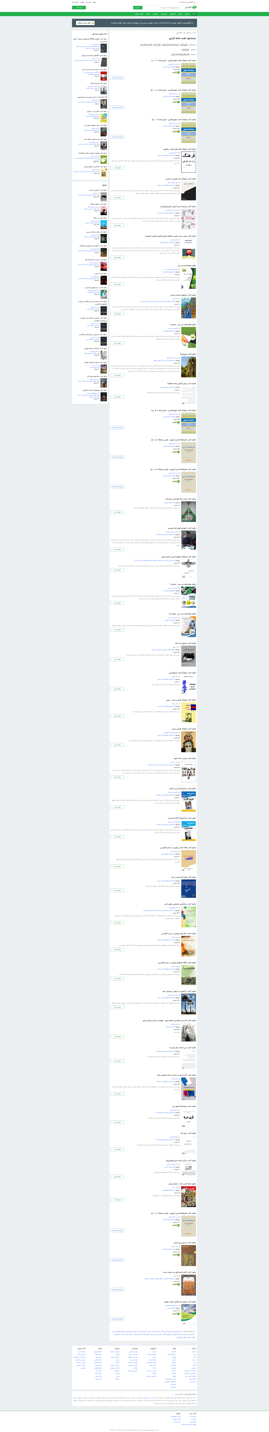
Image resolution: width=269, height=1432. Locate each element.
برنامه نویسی (152, 1360)
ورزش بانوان (144, 626)
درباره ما (193, 1419)
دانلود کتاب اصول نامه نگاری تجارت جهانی (180, 1302)
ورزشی (117, 1373)
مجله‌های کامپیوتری (168, 1190)
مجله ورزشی (98, 1365)
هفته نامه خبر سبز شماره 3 (147, 599)
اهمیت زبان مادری (127, 251)
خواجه (124, 1087)
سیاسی (174, 1371)
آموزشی (83, 1368)
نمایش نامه (157, 1057)
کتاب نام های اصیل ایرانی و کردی (128, 566)
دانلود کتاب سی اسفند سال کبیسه (183, 1047)
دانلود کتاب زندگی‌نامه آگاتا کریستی (182, 818)
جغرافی (174, 1363)
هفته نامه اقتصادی (160, 277)
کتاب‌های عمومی (158, 360)
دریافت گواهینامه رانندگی (141, 508)
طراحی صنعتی (133, 1352)
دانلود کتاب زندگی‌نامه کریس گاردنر (182, 788)
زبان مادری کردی (148, 251)
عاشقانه (162, 393)
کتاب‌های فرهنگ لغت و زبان (180, 55)
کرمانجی (157, 193)
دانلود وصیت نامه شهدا (145, 773)
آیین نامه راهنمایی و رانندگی (164, 508)
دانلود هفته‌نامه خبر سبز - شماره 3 (183, 584)
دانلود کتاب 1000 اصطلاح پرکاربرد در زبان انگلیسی (177, 963)
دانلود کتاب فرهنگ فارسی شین (184, 729)
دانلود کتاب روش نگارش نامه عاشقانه (181, 383)
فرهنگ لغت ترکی (168, 161)
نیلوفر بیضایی (174, 1137)
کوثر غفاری (95, 128)
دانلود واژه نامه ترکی (124, 161)
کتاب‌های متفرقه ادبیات (93, 339)
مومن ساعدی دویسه (172, 210)
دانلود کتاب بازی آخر (188, 1133)
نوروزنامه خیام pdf (167, 366)
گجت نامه (157, 45)
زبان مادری (157, 251)
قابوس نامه (161, 1087)
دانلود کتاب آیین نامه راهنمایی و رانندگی (180, 499)
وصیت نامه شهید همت (130, 773)
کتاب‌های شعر (170, 1027)
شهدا (157, 770)
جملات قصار (158, 1279)
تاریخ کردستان (128, 307)
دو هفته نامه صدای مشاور (170, 45)
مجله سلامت (98, 1373)
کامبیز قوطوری (173, 908)
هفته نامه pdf (137, 277)
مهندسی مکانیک (133, 1363)
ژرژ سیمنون (94, 235)
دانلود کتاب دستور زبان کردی (185, 1243)
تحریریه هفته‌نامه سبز (171, 269)
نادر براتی (95, 193)
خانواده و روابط (115, 1357)
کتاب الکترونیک (175, 1417)
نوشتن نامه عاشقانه (153, 393)
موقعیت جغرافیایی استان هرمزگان (154, 1003)
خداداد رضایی (174, 1110)
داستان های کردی (138, 307)
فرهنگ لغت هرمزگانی (127, 1003)
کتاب (179, 1401)
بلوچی (121, 191)
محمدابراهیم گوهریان (171, 1305)
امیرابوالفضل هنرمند (92, 393)
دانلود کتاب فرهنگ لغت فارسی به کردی (181, 179)
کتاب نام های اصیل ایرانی (147, 566)
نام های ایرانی (160, 566)
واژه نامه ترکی (158, 161)
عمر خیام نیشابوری (172, 358)
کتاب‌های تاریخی (79, 60)
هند (178, 1090)
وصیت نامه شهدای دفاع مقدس (162, 773)
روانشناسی (173, 1365)
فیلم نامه (150, 1057)
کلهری (152, 193)
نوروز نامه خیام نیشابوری (145, 368)
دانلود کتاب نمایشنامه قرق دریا (184, 1106)
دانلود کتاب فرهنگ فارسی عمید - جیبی (181, 700)
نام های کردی (169, 566)
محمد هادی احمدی (172, 1164)
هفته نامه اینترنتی (148, 277)
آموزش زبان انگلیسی (127, 859)
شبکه (154, 1368)
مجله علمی (99, 1371)
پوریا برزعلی (174, 937)
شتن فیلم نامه (168, 540)
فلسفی (174, 1373)
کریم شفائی (174, 1024)
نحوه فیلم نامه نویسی (156, 540)
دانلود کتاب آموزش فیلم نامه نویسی (182, 528)
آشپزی (117, 1354)
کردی (140, 248)
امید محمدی (174, 762)
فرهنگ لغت (169, 191)
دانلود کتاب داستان (158, 655)
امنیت (154, 1357)
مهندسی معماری (133, 1357)
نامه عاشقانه (169, 393)
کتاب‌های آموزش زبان (93, 309)
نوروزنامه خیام (158, 368)
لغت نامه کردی (160, 191)
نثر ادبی (193, 1368)
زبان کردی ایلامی (166, 251)
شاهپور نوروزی (173, 153)
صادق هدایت (94, 100)
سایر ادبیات (192, 1382)
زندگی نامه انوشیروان (167, 1172)
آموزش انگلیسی (124, 945)
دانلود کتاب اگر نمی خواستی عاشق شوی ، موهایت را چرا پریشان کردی (169, 1020)
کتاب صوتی (139, 14)
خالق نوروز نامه (115, 366)
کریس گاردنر (138, 800)
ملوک (128, 1087)
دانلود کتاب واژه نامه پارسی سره (183, 877)
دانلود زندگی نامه (175, 803)
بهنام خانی (95, 45)
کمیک (194, 1365)
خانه (194, 14)
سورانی (147, 193)
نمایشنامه (170, 1057)
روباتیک (135, 1368)
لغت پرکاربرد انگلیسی (166, 859)
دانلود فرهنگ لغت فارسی (145, 741)
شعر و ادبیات (82, 1352)
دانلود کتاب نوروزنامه (188, 354)
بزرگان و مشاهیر (149, 1279)
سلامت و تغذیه (115, 1365)
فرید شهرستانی (93, 142)
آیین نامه (152, 508)
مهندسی (164, 14)
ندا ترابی (175, 1276)
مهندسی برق (134, 1360)
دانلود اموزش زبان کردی (184, 1337)
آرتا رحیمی (95, 59)
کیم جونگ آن (94, 351)
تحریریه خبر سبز (173, 328)
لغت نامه (162, 685)
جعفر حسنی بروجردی (172, 532)
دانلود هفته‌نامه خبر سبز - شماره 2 (183, 324)
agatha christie (129, 830)
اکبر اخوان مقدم (93, 114)
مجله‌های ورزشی (170, 620)
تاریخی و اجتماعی (80, 1360)
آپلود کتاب (79, 7)
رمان (194, 1354)
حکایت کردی (176, 310)
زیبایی (117, 1360)
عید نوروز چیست (161, 371)
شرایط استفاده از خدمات (188, 1425)
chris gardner (130, 800)
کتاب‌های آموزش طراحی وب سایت (88, 47)
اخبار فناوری (156, 1196)
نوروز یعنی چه (171, 371)
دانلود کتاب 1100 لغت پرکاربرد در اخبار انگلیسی (178, 847)
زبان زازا (173, 193)
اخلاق (138, 1087)
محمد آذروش (94, 307)
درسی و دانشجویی (170, 1379)
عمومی (155, 14)
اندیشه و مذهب (171, 1354)
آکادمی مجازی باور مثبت (91, 72)
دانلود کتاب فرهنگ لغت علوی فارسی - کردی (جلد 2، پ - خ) (173, 90)
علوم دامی (170, 916)
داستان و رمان (81, 1354)
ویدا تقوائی (94, 170)
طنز (195, 1363)
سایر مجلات (98, 1379)
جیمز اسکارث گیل (93, 207)
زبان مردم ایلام (130, 248)
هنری (117, 1376)
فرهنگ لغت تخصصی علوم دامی (138, 916)
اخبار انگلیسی (155, 859)
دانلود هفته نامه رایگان (155, 626)
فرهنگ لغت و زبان (190, 1376)
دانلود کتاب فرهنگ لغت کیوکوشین (182, 673)
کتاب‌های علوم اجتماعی (93, 88)
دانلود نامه (148, 655)
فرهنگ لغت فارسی (169, 67)
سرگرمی (117, 1363)
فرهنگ (171, 1145)
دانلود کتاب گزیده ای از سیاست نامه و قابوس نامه (176, 1075)
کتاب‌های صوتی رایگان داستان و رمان (89, 102)
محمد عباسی (94, 156)
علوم (180, 14)
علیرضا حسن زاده (173, 792)
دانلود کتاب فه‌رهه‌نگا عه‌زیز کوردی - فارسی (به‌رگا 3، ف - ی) (173, 469)
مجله (148, 14)
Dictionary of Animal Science (157, 916)
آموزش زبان (155, 685)
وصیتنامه (144, 770)
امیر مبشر (95, 365)
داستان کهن (149, 307)
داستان (166, 1145)
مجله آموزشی (98, 1368)
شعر (194, 1357)
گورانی (142, 193)
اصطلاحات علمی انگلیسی (172, 919)
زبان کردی (152, 191)
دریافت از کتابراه (117, 78)
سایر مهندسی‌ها (133, 1371)
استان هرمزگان (139, 1003)
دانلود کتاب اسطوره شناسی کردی (183, 295)
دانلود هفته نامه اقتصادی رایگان (165, 280)
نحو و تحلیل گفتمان (168, 1249)
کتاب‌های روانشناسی (94, 74)
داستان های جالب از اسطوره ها (138, 310)
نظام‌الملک (119, 1087)
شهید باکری (124, 770)
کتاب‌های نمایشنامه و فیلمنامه (165, 535)
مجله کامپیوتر (98, 1352)
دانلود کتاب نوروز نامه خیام (171, 368)
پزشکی (174, 1357)
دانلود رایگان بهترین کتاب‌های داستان (89, 144)
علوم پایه (173, 1384)
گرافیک (154, 1373)
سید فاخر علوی (173, 64)
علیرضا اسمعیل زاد (92, 86)
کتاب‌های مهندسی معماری (81, 172)
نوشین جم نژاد (93, 263)
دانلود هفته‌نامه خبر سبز (187, 265)
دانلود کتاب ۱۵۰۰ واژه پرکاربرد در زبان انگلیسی (178, 933)
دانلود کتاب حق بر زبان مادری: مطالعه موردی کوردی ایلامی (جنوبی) (170, 236)
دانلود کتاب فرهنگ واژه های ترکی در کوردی (179, 149)
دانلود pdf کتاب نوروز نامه (153, 366)
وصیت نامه (151, 770)
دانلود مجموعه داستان (155, 310)
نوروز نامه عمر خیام (131, 368)
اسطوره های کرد (158, 307)
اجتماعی (173, 1368)
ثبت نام (88, 2)
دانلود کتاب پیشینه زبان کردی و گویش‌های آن (178, 206)
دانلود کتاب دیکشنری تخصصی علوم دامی (180, 904)
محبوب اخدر (174, 851)
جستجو (137, 8)
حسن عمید (174, 704)
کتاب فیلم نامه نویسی (126, 540)
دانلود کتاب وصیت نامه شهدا (185, 758)
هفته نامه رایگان (127, 277)
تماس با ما (75, 2)
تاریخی (174, 1360)
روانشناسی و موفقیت (79, 1357)
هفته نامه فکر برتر (146, 45)
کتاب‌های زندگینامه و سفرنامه (165, 795)
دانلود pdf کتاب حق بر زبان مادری (170, 253)
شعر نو (194, 1360)
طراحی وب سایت (151, 1371)
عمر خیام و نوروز (126, 366)
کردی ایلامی (157, 248)
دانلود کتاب (117, 168)
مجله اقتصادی (98, 1363)
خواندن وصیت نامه (134, 770)
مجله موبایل (98, 1354)
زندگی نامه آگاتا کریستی (161, 833)
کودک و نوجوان (115, 1368)
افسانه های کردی (118, 307)
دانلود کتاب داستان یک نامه (135, 655)
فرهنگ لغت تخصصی (121, 916)
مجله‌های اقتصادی (169, 272)
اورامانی (137, 193)
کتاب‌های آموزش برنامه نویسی (91, 46)
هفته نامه (170, 277)
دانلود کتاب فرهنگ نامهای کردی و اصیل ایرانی (178, 557)
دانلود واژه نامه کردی (143, 1334)
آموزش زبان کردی (165, 193)
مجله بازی (99, 1357)
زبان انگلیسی (138, 859)
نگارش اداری (171, 1308)
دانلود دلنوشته (168, 655)
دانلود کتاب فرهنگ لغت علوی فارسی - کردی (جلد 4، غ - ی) (173, 410)
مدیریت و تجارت (81, 1363)
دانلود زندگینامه (168, 800)
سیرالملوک (154, 1087)
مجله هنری (99, 1376)
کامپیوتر (172, 14)
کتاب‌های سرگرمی (94, 397)
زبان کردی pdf (117, 251)
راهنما (82, 2)
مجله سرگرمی (98, 1360)
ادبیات (187, 14)
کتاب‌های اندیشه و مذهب (92, 60)
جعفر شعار (175, 1079)
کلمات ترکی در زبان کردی (145, 161)
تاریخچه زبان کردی (167, 248)
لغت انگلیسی (146, 859)
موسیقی (116, 1371)
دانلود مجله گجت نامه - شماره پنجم (182, 1184)
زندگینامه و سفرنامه (190, 1371)
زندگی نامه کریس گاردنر (162, 803)
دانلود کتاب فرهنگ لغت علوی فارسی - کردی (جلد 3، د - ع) (174, 119)
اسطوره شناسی (168, 307)
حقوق (174, 1376)
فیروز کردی (184, 45)
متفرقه (117, 1379)
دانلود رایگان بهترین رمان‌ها (92, 130)
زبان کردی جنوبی (148, 248)
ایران (113, 1087)
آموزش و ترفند (152, 1354)
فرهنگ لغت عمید (168, 712)
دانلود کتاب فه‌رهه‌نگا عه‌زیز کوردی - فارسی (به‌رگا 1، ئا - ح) (173, 1213)
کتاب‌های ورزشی (95, 367)
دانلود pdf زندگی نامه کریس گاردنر (153, 800)
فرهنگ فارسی (157, 712)
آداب (148, 1087)
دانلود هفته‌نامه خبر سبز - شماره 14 (182, 614)
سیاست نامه (169, 1087)
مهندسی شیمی (133, 1365)
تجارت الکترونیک (151, 1363)
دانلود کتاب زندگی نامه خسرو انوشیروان (181, 1160)
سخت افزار (153, 1365)
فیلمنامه (164, 1057)
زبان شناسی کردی (170, 221)
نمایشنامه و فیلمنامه (190, 1373)
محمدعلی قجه (94, 379)
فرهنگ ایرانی (169, 886)
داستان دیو (125, 310)
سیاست (133, 1087)
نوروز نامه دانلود (120, 368)
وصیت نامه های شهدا (166, 770)
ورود (94, 2)
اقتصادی (173, 1352)
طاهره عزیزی (174, 240)
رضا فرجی (175, 299)
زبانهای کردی (145, 191)
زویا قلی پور (94, 277)
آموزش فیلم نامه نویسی (161, 543)
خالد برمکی (175, 676)
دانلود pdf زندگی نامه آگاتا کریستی (152, 830)
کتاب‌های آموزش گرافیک (92, 158)
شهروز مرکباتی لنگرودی (171, 733)
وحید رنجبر (174, 1246)
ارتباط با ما (193, 1417)
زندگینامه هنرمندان (169, 1279)
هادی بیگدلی (94, 221)
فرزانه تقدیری (94, 249)
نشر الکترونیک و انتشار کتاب (187, 2)
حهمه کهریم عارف (172, 183)
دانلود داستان (167, 310)
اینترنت (154, 1352)
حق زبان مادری (138, 251)
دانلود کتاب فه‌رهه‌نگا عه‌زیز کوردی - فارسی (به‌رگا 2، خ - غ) (173, 440)
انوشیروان (157, 1172)
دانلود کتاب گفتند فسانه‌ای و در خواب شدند (179, 1272)
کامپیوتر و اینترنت (151, 1376)
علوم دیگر (173, 1387)
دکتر (175, 1090)
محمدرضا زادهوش (93, 291)
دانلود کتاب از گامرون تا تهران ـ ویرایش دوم (179, 991)
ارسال (158, 1403)
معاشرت (143, 1087)
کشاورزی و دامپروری (170, 1382)
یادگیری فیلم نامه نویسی (141, 540)
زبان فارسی (136, 191)
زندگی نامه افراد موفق (118, 800)
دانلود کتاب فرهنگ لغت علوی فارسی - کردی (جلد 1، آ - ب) (173, 60)
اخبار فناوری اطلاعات (167, 1196)
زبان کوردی (134, 161)
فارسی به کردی (128, 191)
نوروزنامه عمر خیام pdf (138, 366)
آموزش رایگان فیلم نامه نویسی (144, 543)
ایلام (137, 248)
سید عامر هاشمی (172, 995)
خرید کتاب (177, 1422)
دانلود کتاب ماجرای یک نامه (185, 643)
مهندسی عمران (133, 1354)
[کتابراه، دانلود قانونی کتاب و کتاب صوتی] (176, 73)
